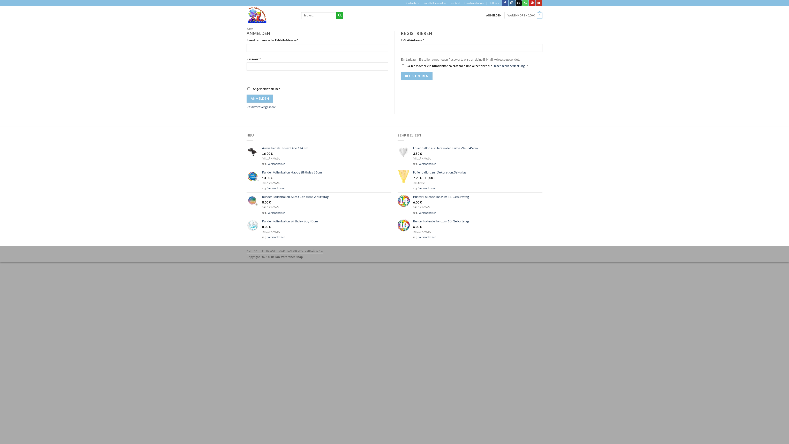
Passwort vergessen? (261, 107)
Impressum (269, 250)
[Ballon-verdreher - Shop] (271, 15)
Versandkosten (276, 163)
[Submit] (339, 15)
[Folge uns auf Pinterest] (532, 3)
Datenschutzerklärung (509, 66)
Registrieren (417, 76)
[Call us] (525, 3)
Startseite (411, 3)
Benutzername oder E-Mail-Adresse (272, 40)
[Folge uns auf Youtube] (539, 3)
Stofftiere (494, 3)
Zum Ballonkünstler (435, 3)
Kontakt (455, 3)
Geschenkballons (474, 3)
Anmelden (260, 98)
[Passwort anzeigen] (251, 78)
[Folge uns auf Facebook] (505, 3)
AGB (282, 250)
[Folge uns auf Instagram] (512, 3)
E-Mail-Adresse (412, 40)
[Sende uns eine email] (519, 3)
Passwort (254, 59)
